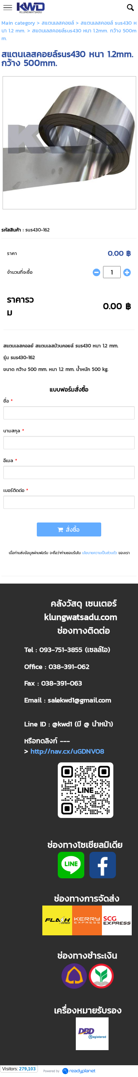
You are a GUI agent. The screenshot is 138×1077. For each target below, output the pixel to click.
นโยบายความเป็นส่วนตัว (99, 553)
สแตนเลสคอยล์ (58, 23)
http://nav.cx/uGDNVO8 (67, 751)
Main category (18, 23)
